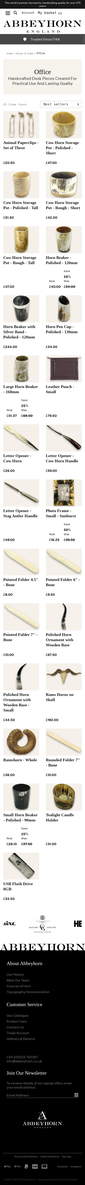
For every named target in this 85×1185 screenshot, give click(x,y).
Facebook (62, 1166)
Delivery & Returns (21, 1038)
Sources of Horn (19, 986)
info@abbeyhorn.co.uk (24, 1061)
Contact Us (15, 1027)
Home (9, 53)
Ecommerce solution (48, 1179)
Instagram (75, 1166)
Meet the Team (18, 980)
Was (66, 281)
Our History (15, 974)
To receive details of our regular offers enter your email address (39, 1085)
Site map (66, 1156)
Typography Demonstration (28, 992)
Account (28, 13)
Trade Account (18, 1033)
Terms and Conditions (26, 1156)
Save (67, 271)
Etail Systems (70, 1179)
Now (52, 281)
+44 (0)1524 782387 (22, 1057)
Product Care (17, 1021)
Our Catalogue (17, 1015)
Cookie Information (50, 1156)
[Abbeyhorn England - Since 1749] (42, 26)
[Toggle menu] (7, 12)
